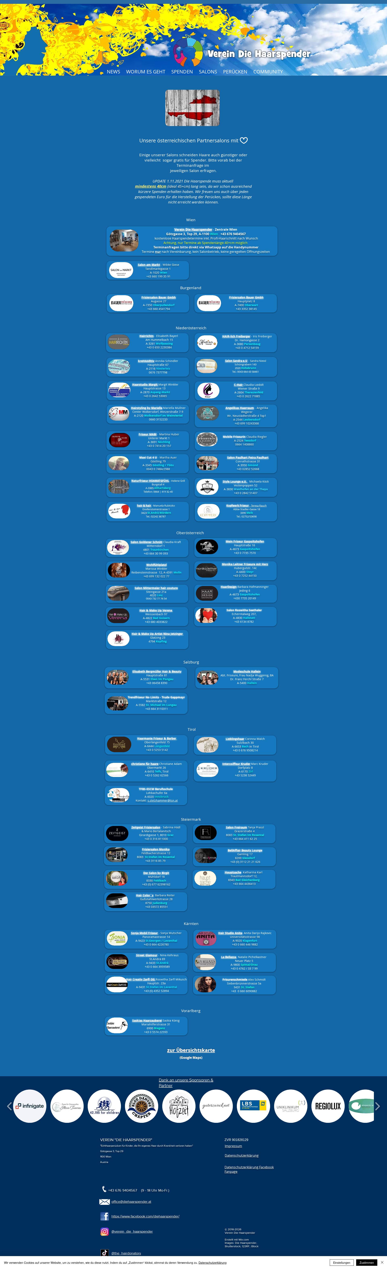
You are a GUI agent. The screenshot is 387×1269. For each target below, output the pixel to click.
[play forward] (377, 1106)
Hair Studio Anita (230, 933)
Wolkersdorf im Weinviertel (163, 415)
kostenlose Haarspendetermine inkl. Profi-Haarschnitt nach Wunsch (206, 238)
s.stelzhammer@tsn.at (163, 800)
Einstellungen (341, 1263)
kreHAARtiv (146, 361)
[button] (29, 1106)
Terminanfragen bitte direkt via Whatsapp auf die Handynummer (205, 247)
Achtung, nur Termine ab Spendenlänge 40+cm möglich (205, 243)
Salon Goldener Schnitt (146, 542)
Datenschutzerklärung (213, 1263)
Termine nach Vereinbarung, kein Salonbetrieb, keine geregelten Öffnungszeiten (206, 251)
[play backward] (9, 1106)
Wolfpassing (164, 343)
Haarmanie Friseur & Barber (157, 738)
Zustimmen (367, 1263)
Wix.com (243, 1239)
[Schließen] (382, 1262)
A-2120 (139, 415)
